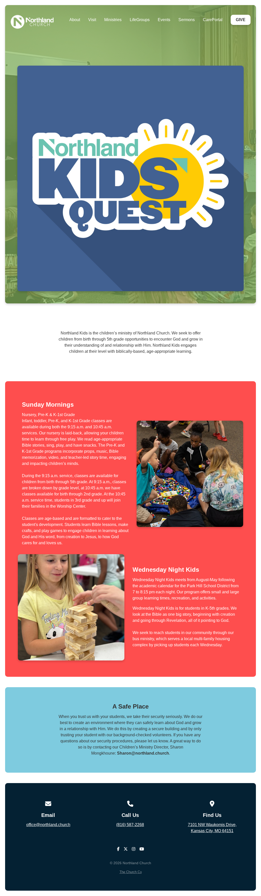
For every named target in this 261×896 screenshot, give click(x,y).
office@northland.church (48, 824)
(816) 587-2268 (130, 824)
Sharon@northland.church (143, 753)
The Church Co (131, 872)
